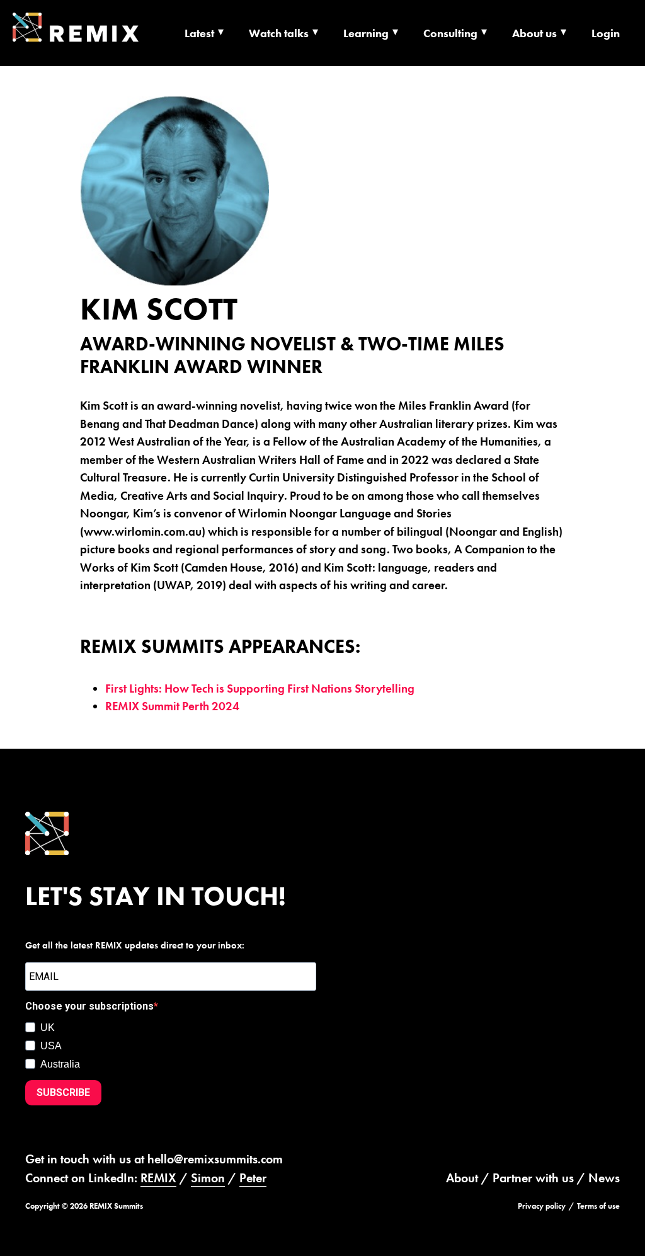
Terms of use (598, 1206)
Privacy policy (542, 1206)
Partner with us (533, 1178)
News (604, 1178)
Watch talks (279, 33)
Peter (252, 1178)
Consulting (450, 33)
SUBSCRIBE (63, 1092)
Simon (208, 1178)
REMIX (158, 1178)
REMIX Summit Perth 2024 (172, 706)
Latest (199, 33)
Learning (366, 33)
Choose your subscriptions (89, 1006)
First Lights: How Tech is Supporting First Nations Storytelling (259, 688)
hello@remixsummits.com (215, 1159)
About (462, 1178)
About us (534, 33)
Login (605, 33)
